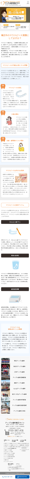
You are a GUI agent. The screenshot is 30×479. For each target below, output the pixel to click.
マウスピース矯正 (16, 443)
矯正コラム (19, 467)
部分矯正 (14, 448)
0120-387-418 (15, 430)
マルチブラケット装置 (17, 445)
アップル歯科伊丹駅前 (9, 454)
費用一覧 (6, 459)
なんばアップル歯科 (9, 451)
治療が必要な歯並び (13, 467)
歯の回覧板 (19, 466)
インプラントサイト (9, 461)
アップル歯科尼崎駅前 (9, 448)
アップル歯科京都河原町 (10, 456)
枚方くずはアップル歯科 (10, 453)
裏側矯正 (16, 446)
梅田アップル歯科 (8, 450)
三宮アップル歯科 (8, 446)
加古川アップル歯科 (9, 445)
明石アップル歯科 (8, 443)
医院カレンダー (11, 436)
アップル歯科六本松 (9, 458)
